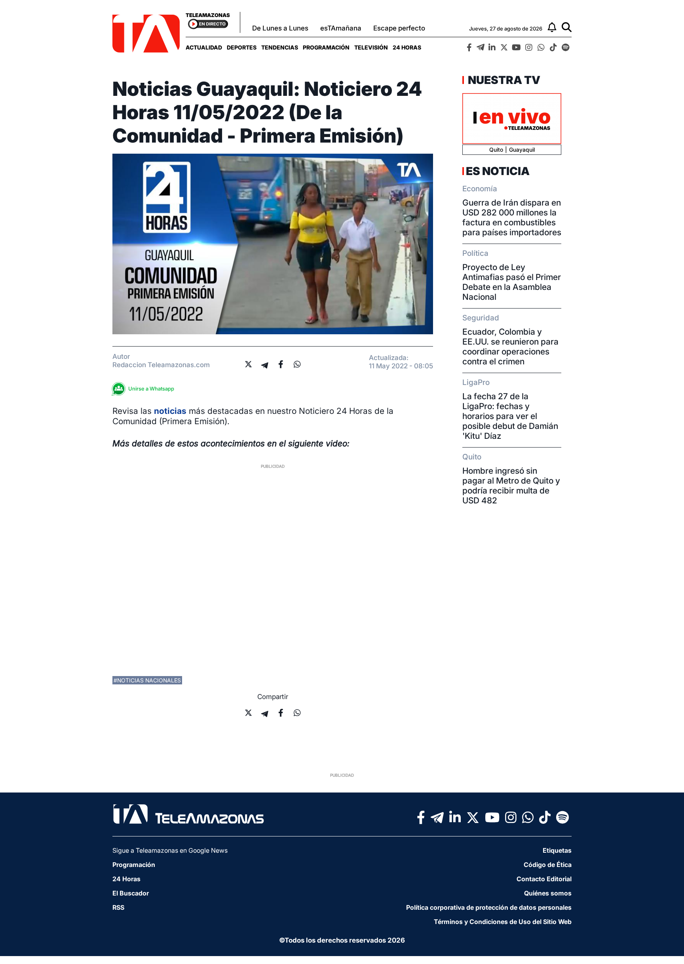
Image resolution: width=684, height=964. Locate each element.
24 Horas (407, 47)
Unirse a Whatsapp (151, 388)
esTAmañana (340, 28)
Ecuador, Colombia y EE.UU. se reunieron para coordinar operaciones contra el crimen (510, 346)
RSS (118, 907)
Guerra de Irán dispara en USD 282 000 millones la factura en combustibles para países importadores (511, 217)
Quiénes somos (548, 893)
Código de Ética (548, 865)
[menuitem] (204, 47)
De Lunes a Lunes (280, 28)
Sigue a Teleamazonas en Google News (170, 850)
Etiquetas (557, 850)
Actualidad (204, 47)
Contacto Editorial (544, 879)
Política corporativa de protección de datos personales (489, 907)
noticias (170, 411)
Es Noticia (498, 171)
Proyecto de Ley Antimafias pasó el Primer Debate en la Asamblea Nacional (511, 282)
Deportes (241, 47)
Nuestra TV (503, 80)
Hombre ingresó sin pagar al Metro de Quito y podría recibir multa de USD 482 (511, 485)
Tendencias (279, 47)
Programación (326, 47)
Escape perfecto (399, 28)
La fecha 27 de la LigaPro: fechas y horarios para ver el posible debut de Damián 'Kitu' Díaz (510, 416)
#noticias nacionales (147, 680)
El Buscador (130, 893)
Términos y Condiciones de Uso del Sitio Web (503, 922)
